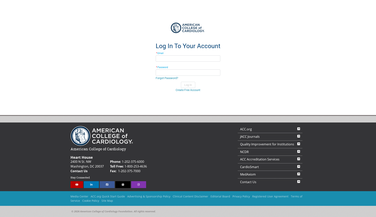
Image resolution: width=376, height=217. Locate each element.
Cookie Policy (90, 201)
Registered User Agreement (270, 196)
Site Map (107, 201)
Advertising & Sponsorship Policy (148, 196)
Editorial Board (220, 196)
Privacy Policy (241, 196)
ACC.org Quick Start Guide (108, 196)
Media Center (79, 196)
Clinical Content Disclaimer (190, 196)
